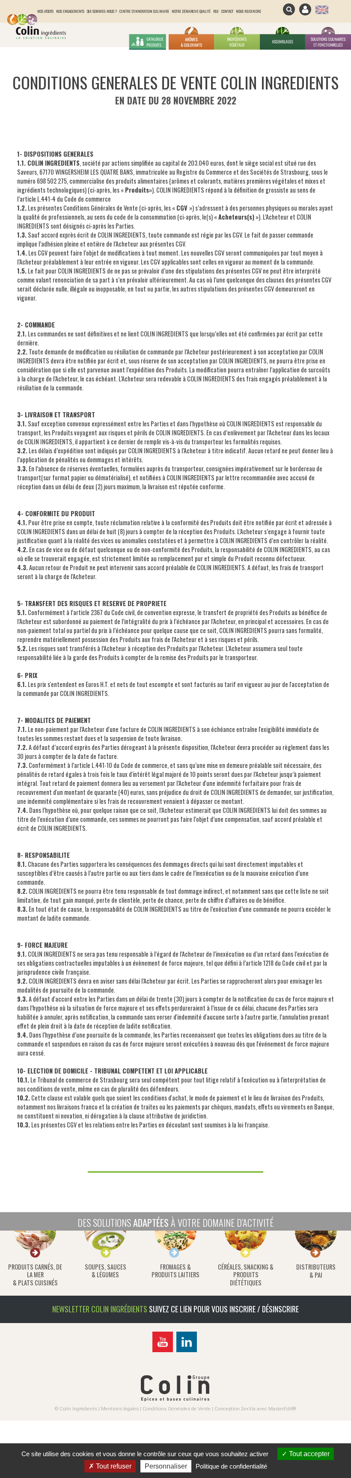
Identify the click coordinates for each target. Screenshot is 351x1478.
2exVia (248, 1409)
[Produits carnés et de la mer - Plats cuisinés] (35, 1259)
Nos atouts (45, 11)
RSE (216, 11)
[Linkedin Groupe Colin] (187, 1351)
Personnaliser (166, 1466)
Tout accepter (308, 1453)
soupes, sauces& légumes (105, 1270)
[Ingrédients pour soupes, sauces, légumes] (105, 1259)
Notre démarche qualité (191, 11)
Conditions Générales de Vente (177, 1409)
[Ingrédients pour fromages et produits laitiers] (175, 1259)
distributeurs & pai (316, 1270)
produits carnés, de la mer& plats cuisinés (35, 1274)
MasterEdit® (282, 1409)
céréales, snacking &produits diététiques (246, 1274)
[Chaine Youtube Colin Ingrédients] (163, 1351)
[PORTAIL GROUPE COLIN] (175, 1400)
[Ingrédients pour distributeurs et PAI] (316, 1259)
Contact (227, 11)
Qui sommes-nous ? (102, 11)
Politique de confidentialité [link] (231, 1466)
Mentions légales (120, 1409)
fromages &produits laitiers (175, 1270)
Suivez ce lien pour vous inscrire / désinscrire (224, 1308)
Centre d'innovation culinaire (144, 11)
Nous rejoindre (248, 11)
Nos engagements (70, 11)
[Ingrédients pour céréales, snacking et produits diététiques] (246, 1259)
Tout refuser (112, 1466)
